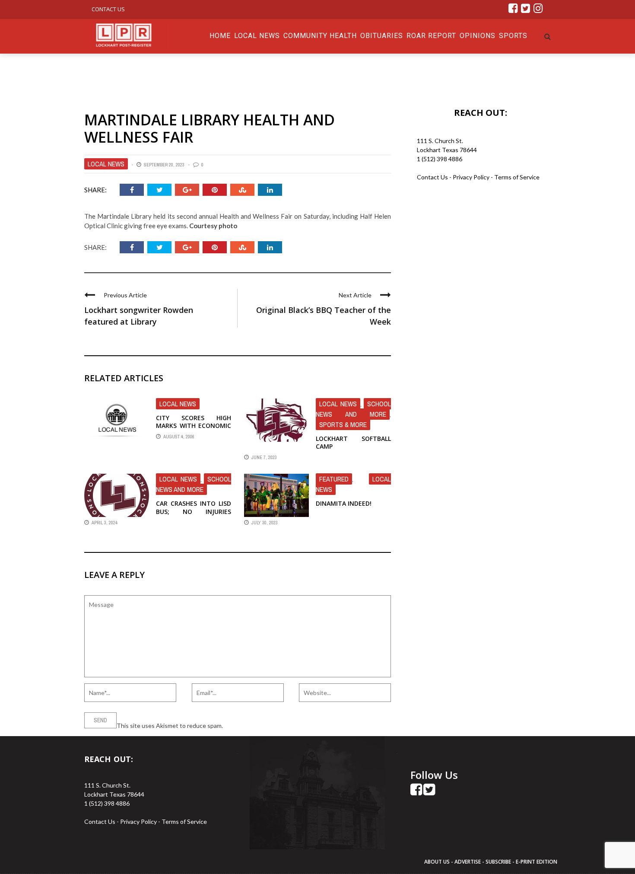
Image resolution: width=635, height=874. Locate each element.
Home (220, 36)
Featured (334, 479)
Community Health (320, 36)
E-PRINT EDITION (536, 861)
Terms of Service (517, 177)
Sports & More (343, 424)
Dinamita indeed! (343, 503)
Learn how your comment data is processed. (283, 725)
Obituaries (381, 36)
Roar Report (431, 36)
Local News (257, 36)
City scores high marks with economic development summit (193, 425)
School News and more (353, 409)
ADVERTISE (467, 861)
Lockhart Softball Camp (353, 442)
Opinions (477, 36)
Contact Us (108, 9)
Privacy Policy (472, 177)
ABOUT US (437, 861)
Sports (513, 36)
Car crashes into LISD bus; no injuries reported (193, 511)
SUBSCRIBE (499, 861)
